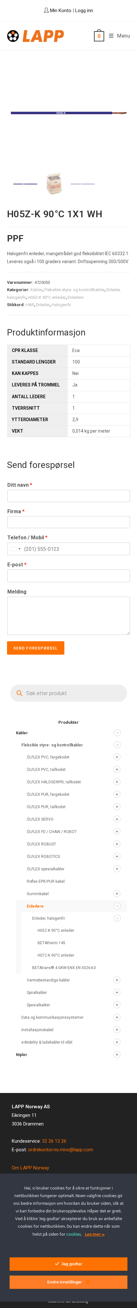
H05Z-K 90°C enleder (47, 297)
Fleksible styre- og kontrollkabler (74, 289)
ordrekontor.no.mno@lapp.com (60, 1150)
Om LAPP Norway (30, 1168)
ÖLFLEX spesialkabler (45, 869)
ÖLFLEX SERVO (40, 819)
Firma (16, 511)
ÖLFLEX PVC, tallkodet (46, 769)
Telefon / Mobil (27, 538)
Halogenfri (61, 304)
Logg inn (84, 10)
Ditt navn (19, 485)
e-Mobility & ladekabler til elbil (46, 1042)
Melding (16, 592)
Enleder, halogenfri (48, 918)
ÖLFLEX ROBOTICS (43, 856)
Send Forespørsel (35, 648)
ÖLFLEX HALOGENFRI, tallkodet (54, 782)
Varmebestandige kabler (48, 980)
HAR (30, 304)
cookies (73, 1234)
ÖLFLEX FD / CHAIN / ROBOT (52, 832)
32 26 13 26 (54, 1141)
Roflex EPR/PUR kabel (46, 881)
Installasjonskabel (37, 1030)
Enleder (43, 304)
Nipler (21, 1055)
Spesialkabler (38, 1005)
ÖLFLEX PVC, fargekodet (48, 757)
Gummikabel (38, 894)
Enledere (75, 297)
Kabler (36, 289)
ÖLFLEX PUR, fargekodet (48, 794)
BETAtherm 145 (51, 943)
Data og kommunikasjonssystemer (52, 1017)
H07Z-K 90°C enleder (56, 955)
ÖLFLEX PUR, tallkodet (46, 807)
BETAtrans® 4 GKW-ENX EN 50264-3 (64, 968)
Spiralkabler (37, 992)
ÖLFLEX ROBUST (41, 844)
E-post (16, 565)
